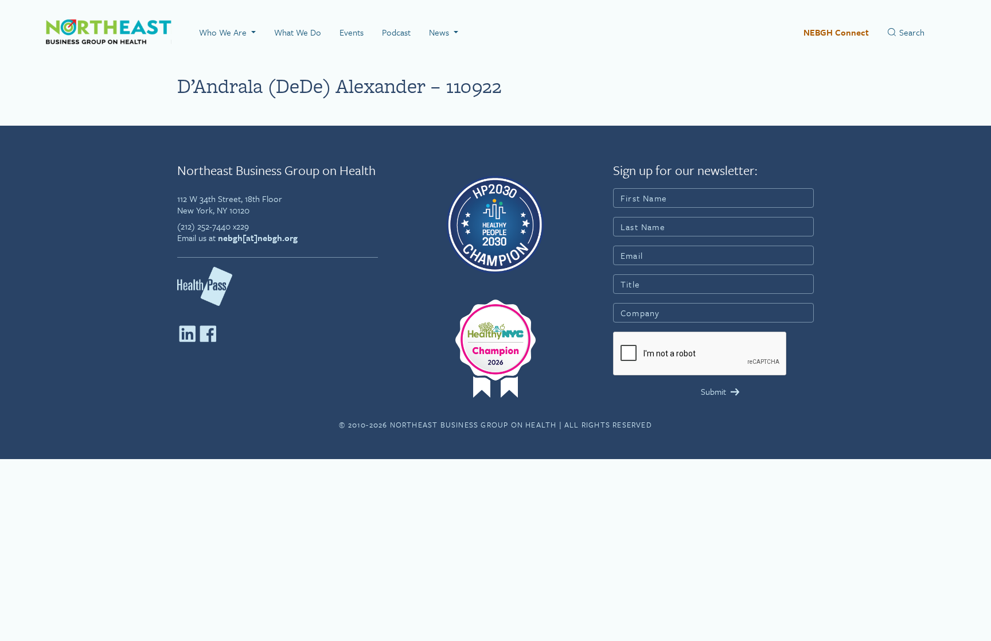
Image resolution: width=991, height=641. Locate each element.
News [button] (440, 32)
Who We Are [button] (224, 32)
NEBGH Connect (836, 32)
